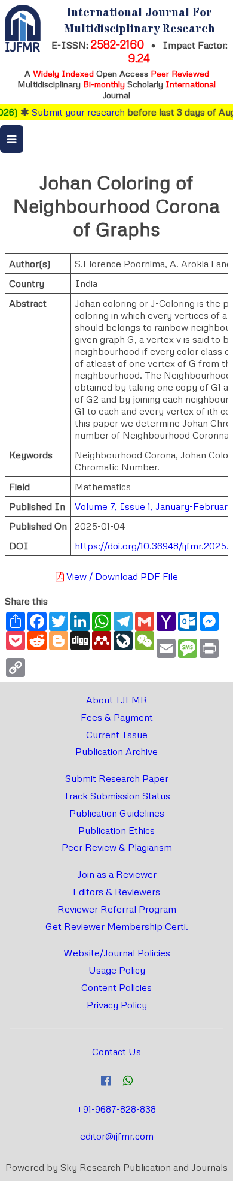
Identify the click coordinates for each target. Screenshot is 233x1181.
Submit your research (72, 112)
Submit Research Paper (116, 778)
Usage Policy (116, 970)
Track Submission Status (116, 796)
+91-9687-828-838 (116, 1109)
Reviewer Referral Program (116, 909)
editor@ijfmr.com (117, 1136)
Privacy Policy (117, 1005)
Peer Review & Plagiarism (117, 847)
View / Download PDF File (121, 576)
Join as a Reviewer (117, 874)
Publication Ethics (116, 830)
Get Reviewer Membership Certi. (116, 926)
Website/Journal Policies (116, 953)
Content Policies (116, 987)
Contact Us (116, 1052)
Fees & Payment (117, 717)
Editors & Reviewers (116, 892)
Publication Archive (116, 751)
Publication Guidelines (116, 813)
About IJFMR (117, 700)
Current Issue (117, 735)
